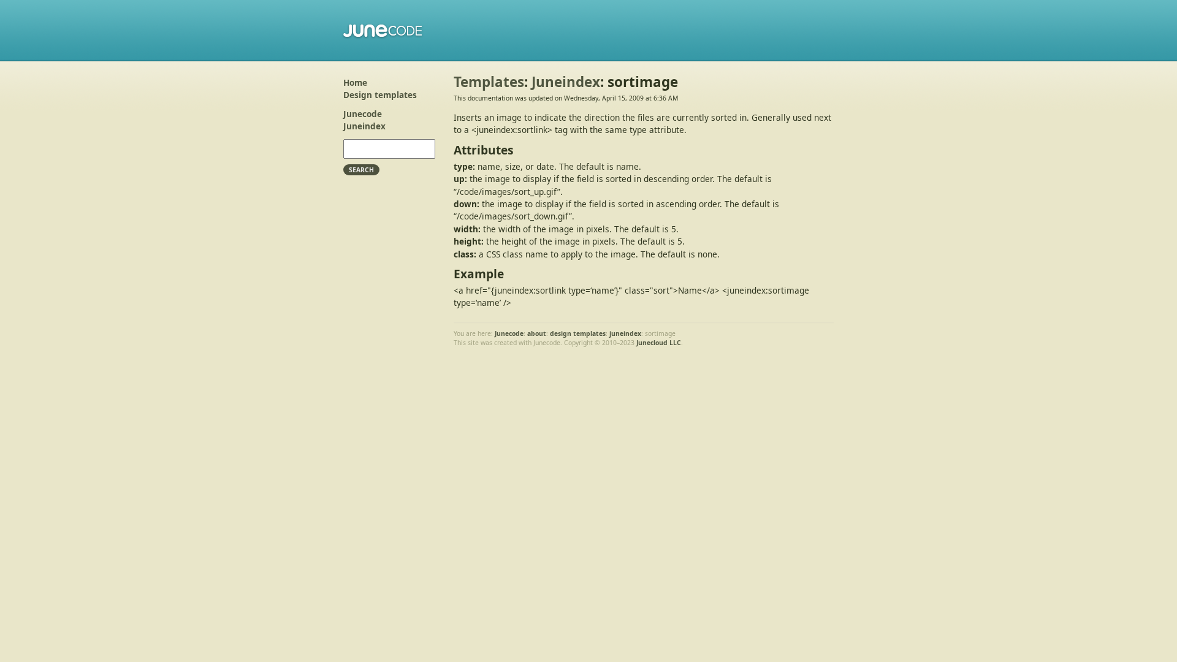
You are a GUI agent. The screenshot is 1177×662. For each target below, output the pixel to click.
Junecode (383, 30)
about (536, 333)
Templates (489, 81)
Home (355, 82)
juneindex (625, 333)
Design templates (380, 95)
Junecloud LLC (658, 342)
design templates (578, 333)
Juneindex (364, 126)
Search (361, 170)
